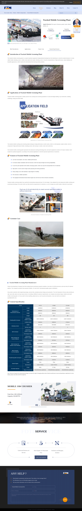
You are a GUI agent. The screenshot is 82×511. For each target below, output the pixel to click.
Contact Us (75, 8)
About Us (61, 8)
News (68, 8)
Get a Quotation (41, 457)
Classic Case (41, 49)
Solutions (48, 8)
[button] (39, 400)
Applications (28, 49)
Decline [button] (71, 2)
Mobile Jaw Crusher (20, 386)
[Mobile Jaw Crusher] (57, 394)
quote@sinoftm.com (17, 43)
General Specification (54, 49)
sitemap (53, 509)
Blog (55, 8)
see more (10, 404)
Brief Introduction (14, 49)
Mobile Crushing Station (21, 12)
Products (41, 8)
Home (34, 8)
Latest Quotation (66, 37)
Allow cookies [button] (77, 2)
